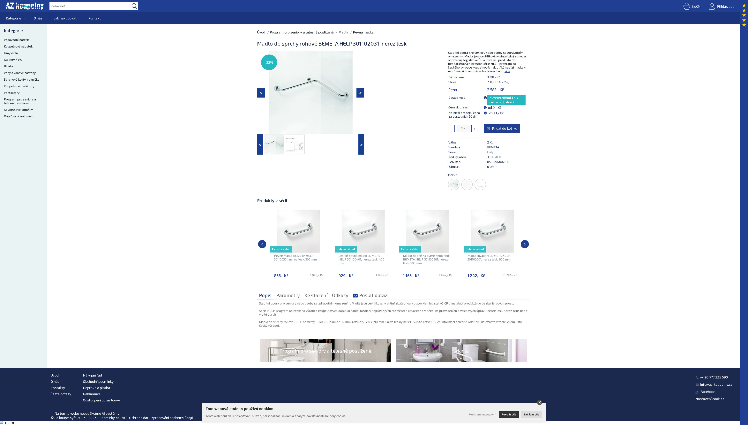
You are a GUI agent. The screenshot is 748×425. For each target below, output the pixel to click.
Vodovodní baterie (17, 39)
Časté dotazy (61, 394)
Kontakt (94, 18)
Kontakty (58, 387)
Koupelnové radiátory (19, 86)
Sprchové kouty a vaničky (21, 79)
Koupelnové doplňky (18, 109)
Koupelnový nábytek (18, 46)
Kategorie (13, 18)
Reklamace (92, 394)
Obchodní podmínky (98, 381)
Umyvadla (11, 53)
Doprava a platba (96, 387)
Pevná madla (363, 32)
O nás (38, 18)
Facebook (707, 391)
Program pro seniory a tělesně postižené (20, 101)
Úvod (261, 32)
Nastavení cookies (709, 399)
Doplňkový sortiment (19, 116)
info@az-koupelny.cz (716, 384)
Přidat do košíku (504, 128)
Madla (343, 32)
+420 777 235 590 (714, 377)
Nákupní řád (92, 375)
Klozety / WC (13, 59)
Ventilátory (11, 92)
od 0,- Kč (495, 107)
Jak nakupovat (65, 18)
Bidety (8, 66)
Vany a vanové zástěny (20, 73)
